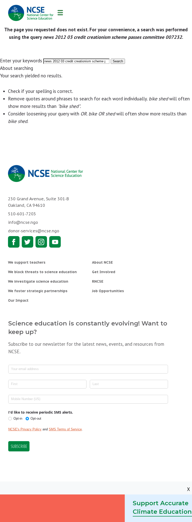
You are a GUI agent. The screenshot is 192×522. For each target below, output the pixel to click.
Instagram (41, 242)
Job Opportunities (108, 291)
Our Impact (18, 300)
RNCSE (97, 281)
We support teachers (27, 262)
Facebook (14, 242)
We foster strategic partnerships (38, 291)
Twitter (27, 242)
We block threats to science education (42, 272)
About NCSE (102, 262)
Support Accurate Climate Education (162, 507)
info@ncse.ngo (23, 222)
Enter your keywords (21, 61)
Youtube (55, 242)
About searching (16, 68)
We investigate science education (38, 281)
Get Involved (103, 272)
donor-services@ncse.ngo (33, 230)
